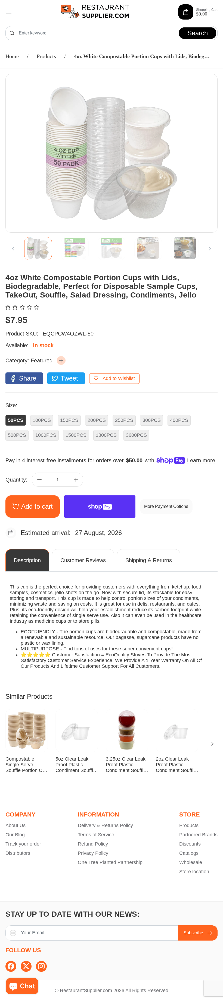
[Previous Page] (13, 248)
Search (197, 33)
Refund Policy (93, 843)
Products (46, 56)
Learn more (201, 460)
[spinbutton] (58, 479)
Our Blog (15, 834)
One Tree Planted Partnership (110, 862)
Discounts (190, 843)
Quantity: (16, 480)
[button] (61, 360)
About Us (15, 825)
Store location (194, 871)
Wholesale (190, 862)
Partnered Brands (198, 834)
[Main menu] (8, 12)
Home (12, 56)
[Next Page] (210, 248)
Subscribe (193, 933)
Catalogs (189, 853)
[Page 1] (38, 248)
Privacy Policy (93, 853)
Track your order (23, 843)
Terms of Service (96, 834)
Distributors (17, 853)
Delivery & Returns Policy (105, 825)
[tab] (38, 248)
